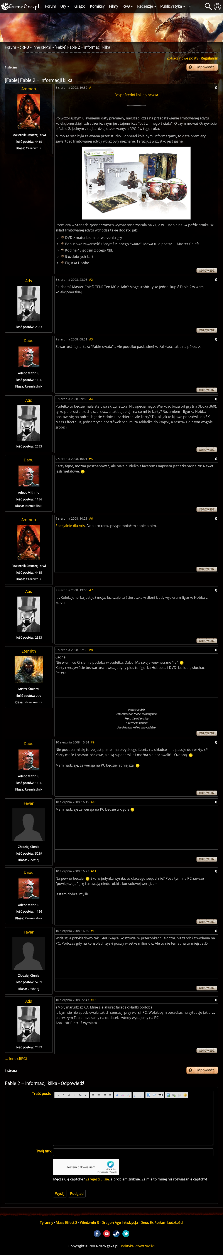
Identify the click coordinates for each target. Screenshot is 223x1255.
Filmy (113, 6)
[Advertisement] (111, 26)
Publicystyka (171, 6)
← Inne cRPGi (16, 1058)
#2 (91, 279)
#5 (91, 459)
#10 (93, 802)
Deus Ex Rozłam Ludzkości (161, 1222)
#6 (91, 518)
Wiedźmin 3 (89, 1222)
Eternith (29, 651)
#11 (93, 871)
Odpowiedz (205, 67)
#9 (93, 742)
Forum (50, 6)
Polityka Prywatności (138, 1246)
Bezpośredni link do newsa (136, 94)
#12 (93, 931)
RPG (126, 6)
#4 (91, 399)
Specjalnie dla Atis (70, 525)
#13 (93, 1000)
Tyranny (46, 1222)
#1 (91, 87)
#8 (91, 650)
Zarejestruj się (97, 1179)
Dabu (29, 340)
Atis (28, 280)
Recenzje (145, 6)
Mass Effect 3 (66, 1222)
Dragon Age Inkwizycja (119, 1222)
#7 (91, 590)
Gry (63, 6)
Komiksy (97, 6)
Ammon (28, 88)
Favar (29, 803)
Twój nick (43, 1151)
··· (191, 6)
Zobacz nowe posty (182, 58)
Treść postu (41, 1093)
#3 (91, 339)
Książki (79, 6)
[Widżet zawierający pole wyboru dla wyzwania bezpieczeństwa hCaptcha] (86, 1167)
